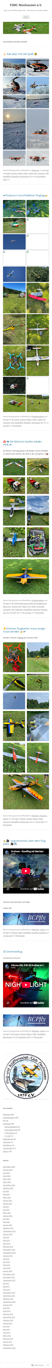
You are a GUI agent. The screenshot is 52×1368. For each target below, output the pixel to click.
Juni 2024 (6, 1173)
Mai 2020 (6, 1222)
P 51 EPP (8, 1136)
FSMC (26, 173)
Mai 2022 (6, 1194)
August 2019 (7, 1234)
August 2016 (7, 1305)
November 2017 (9, 1277)
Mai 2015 (6, 1329)
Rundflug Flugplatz (39, 933)
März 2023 (7, 1182)
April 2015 (6, 1332)
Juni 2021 (6, 1210)
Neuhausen (24, 176)
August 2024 (7, 1170)
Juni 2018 (6, 1262)
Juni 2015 (6, 1326)
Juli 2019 (6, 1237)
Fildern (20, 173)
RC (31, 176)
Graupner (41, 173)
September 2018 (9, 1253)
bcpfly (8, 173)
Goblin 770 (41, 419)
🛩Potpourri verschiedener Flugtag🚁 (25, 195)
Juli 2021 (6, 1206)
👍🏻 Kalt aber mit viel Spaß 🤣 (20, 54)
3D (13, 419)
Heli (47, 173)
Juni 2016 (6, 1308)
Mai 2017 (6, 1286)
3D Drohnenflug (12, 951)
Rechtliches (7, 1145)
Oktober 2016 (8, 1299)
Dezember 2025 (9, 1167)
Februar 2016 (8, 1314)
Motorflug (15, 176)
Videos (42, 929)
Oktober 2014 (8, 1345)
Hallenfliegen (8, 1139)
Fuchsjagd (40, 606)
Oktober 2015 (8, 1320)
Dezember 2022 (9, 1185)
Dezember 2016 (9, 1292)
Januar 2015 (7, 1342)
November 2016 (9, 1296)
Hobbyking (19, 609)
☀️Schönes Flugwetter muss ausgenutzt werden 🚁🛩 (24, 630)
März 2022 (7, 1197)
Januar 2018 (7, 1271)
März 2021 (7, 1213)
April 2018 (6, 1268)
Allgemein (35, 170)
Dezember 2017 (9, 1274)
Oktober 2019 (8, 1228)
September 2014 (9, 1348)
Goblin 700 (33, 173)
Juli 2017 (6, 1283)
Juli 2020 (6, 1219)
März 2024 (7, 1179)
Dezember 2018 (9, 1249)
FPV (29, 606)
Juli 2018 (6, 1259)
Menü (26, 17)
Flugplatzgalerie (38, 416)
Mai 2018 (6, 1265)
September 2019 (9, 1231)
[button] (14, 466)
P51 (8, 613)
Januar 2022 (7, 1200)
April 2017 (6, 1289)
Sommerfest (7, 1148)
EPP (19, 606)
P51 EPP (13, 613)
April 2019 (6, 1243)
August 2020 (7, 1216)
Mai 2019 (6, 1240)
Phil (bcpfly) (17, 426)
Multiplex (27, 422)
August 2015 (7, 1323)
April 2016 (6, 1311)
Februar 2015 (8, 1339)
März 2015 (7, 1335)
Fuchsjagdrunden (11, 1130)
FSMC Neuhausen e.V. (26, 5)
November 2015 (9, 1317)
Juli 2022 (6, 1191)
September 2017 (9, 1280)
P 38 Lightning (10, 1133)
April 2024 (6, 1176)
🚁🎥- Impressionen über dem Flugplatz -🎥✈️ (24, 842)
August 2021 (7, 1203)
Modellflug (7, 176)
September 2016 (9, 1302)
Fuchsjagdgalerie (11, 1127)
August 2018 (7, 1256)
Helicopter (7, 1142)
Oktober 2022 (8, 1188)
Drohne (14, 173)
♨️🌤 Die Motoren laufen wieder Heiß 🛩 (22, 443)
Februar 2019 (8, 1246)
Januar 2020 (7, 1225)
